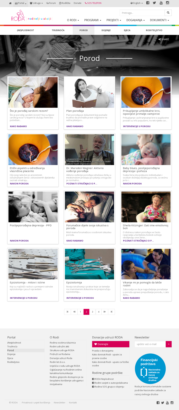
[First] (67, 312)
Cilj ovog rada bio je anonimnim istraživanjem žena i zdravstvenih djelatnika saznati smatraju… (32, 178)
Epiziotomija (74, 282)
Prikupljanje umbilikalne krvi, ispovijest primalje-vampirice (141, 112)
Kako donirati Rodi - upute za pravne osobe (107, 356)
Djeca (10, 358)
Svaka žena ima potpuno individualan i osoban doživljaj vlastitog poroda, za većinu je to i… (145, 178)
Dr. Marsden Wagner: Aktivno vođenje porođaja (85, 169)
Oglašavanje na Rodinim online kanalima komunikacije (66, 371)
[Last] (111, 312)
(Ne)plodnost (14, 342)
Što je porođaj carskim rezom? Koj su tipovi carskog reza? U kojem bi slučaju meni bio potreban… (32, 118)
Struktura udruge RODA (62, 350)
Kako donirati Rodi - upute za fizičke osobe (110, 364)
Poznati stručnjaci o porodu (82, 183)
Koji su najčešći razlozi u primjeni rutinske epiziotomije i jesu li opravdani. (31, 288)
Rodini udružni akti (59, 346)
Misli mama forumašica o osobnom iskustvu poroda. (88, 233)
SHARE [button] (165, 39)
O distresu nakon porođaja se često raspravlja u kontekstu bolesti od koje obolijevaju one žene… (142, 235)
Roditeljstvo (13, 362)
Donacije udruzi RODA (107, 337)
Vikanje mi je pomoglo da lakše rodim (142, 284)
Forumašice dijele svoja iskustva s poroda (87, 227)
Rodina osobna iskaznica (63, 342)
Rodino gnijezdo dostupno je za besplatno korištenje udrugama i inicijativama (67, 381)
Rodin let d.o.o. (57, 362)
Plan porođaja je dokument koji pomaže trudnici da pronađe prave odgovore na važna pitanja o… (86, 118)
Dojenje (11, 354)
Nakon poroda (19, 183)
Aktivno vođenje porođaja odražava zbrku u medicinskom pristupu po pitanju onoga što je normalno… (88, 178)
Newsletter (142, 337)
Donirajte (102, 344)
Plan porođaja (75, 110)
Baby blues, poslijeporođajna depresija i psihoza (141, 169)
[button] (20, 3)
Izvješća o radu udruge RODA (65, 365)
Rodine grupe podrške (107, 373)
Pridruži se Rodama (60, 354)
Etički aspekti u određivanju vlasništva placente (27, 169)
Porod (10, 350)
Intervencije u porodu (137, 126)
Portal (11, 337)
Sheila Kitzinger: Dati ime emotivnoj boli (145, 227)
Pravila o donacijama (102, 350)
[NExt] (104, 312)
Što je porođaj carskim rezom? (29, 110)
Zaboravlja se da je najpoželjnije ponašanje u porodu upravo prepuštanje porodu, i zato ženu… (146, 292)
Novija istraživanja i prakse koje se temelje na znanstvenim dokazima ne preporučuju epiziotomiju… (88, 289)
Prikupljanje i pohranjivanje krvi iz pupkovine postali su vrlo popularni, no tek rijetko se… (146, 119)
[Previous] (74, 312)
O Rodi (54, 337)
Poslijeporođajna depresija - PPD (31, 225)
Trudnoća (12, 346)
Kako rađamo (18, 126)
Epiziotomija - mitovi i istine (27, 282)
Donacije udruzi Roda (61, 358)
